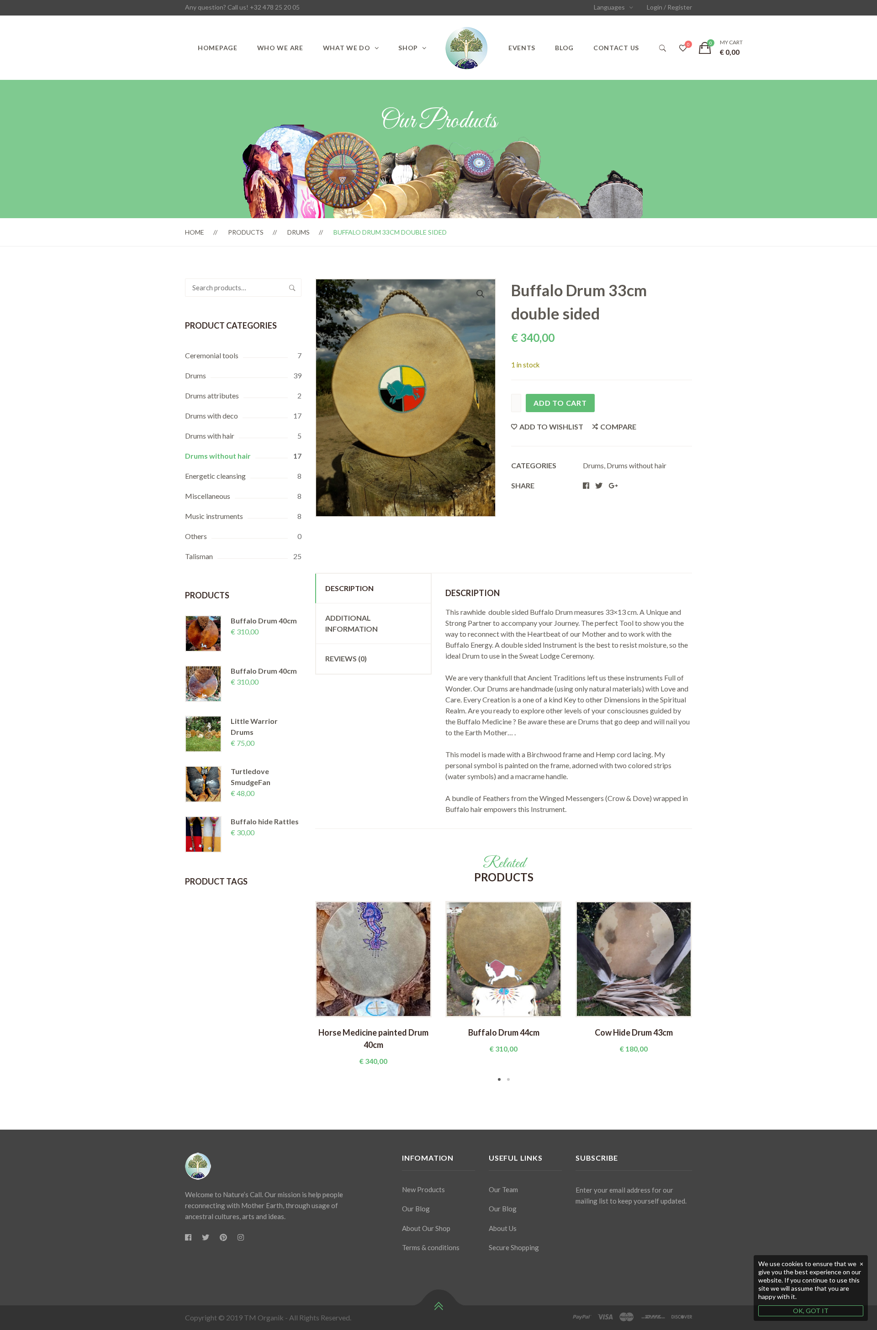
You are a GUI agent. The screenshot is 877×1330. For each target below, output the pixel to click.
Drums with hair (209, 435)
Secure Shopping (514, 1247)
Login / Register (669, 7)
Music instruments (214, 516)
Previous (301, 992)
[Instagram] (241, 1237)
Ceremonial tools (211, 355)
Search (292, 287)
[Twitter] (205, 1237)
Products (246, 232)
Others (196, 536)
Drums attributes (212, 395)
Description (349, 588)
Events (521, 48)
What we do (346, 48)
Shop (408, 48)
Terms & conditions (431, 1247)
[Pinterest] (223, 1237)
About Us (503, 1228)
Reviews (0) (346, 658)
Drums (298, 232)
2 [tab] (508, 1079)
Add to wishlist (551, 426)
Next (705, 992)
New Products (423, 1189)
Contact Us (616, 48)
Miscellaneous (207, 496)
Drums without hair (218, 455)
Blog (564, 48)
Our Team (503, 1189)
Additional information (351, 623)
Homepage (218, 48)
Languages (609, 7)
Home (194, 232)
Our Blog (416, 1208)
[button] (480, 294)
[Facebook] (188, 1237)
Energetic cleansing (215, 475)
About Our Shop (426, 1228)
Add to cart (560, 402)
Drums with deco (211, 415)
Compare (618, 426)
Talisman (199, 556)
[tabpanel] (373, 984)
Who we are (280, 48)
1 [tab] (499, 1079)
